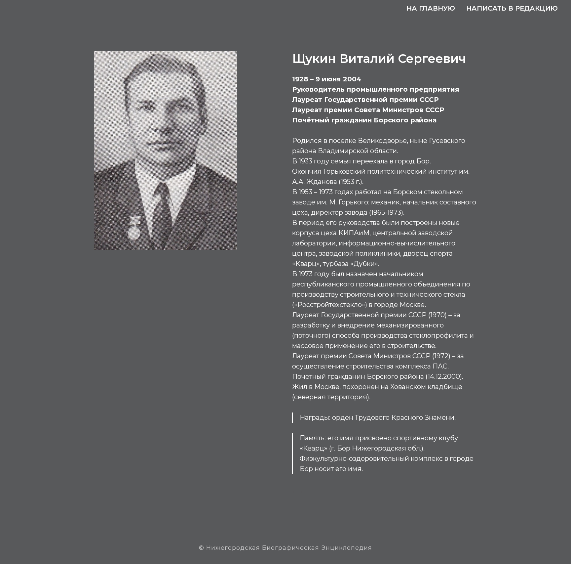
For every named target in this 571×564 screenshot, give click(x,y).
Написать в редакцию (512, 8)
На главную (430, 8)
